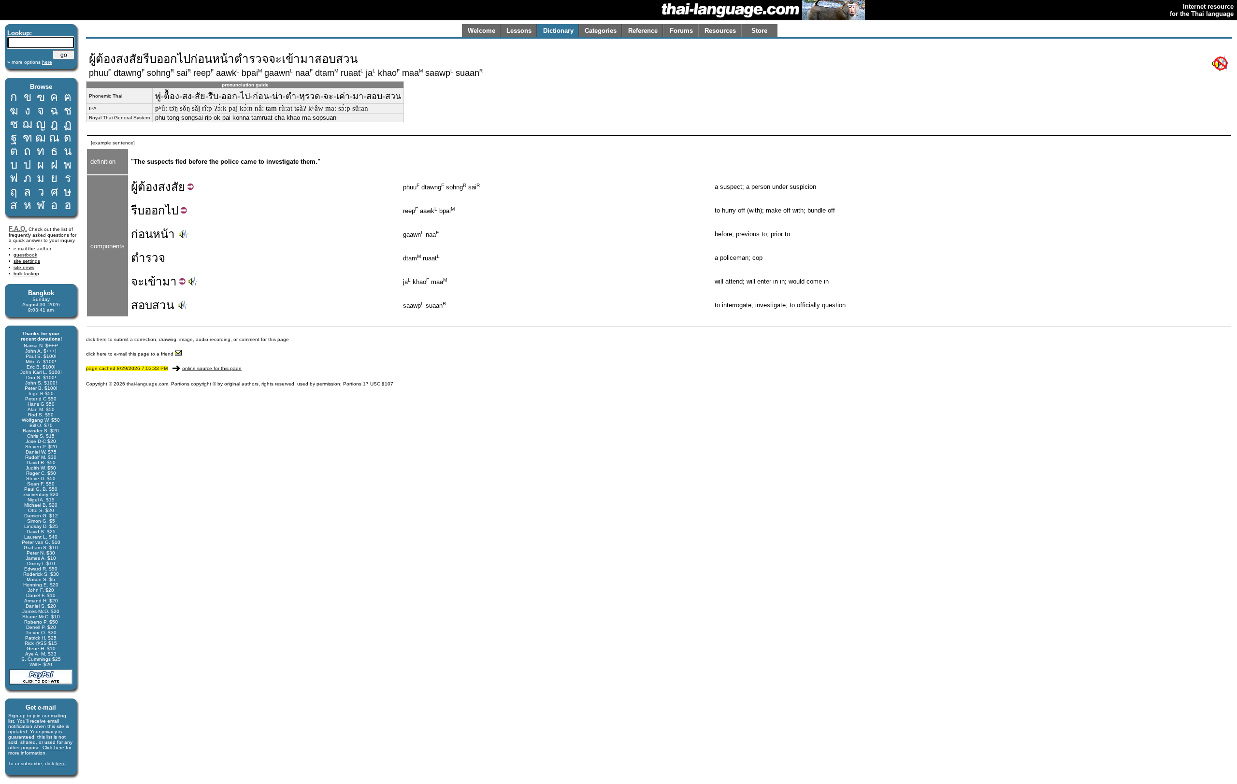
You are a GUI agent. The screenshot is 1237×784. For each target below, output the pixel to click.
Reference (643, 30)
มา (169, 281)
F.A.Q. (18, 228)
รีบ (137, 210)
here (61, 763)
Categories (601, 30)
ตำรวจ (148, 257)
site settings (27, 261)
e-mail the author (32, 248)
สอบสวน (152, 305)
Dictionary (558, 30)
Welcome (481, 30)
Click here (53, 747)
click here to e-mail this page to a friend (130, 353)
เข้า (153, 281)
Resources (720, 30)
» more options (29, 62)
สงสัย (171, 186)
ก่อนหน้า (153, 234)
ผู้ (134, 186)
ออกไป (161, 210)
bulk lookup (26, 273)
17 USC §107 (378, 383)
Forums (681, 30)
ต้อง (148, 186)
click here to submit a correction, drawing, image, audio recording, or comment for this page (187, 339)
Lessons (519, 30)
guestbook (25, 254)
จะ (137, 281)
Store (759, 30)
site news (24, 267)
